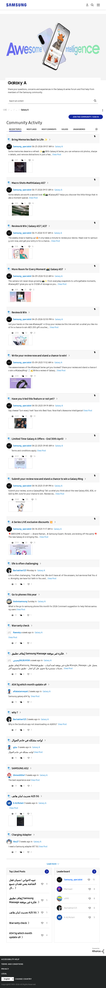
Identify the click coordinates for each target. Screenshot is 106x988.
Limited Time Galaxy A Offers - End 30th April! (38, 438)
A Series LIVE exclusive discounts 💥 (32, 522)
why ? (15, 712)
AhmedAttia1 (19, 775)
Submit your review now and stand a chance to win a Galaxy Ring (47, 478)
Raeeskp (17, 632)
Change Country (23, 979)
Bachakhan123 (19, 570)
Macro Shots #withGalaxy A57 (28, 182)
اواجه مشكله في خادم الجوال (27, 740)
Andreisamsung (20, 601)
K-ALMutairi (18, 803)
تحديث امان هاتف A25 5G (25, 796)
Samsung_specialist (22, 146)
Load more (51, 864)
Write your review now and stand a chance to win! (39, 355)
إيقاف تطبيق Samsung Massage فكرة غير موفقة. (38, 653)
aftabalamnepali (20, 691)
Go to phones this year (24, 594)
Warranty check (20, 625)
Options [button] (98, 110)
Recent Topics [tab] (15, 129)
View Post (56, 154)
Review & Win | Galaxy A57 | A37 (29, 226)
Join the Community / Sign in (86, 117)
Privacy (5, 969)
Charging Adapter (22, 834)
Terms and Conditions (12, 964)
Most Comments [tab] (49, 129)
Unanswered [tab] (79, 129)
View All (29, 871)
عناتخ (15, 747)
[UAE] (16, 4)
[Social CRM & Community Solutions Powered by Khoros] (98, 950)
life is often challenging (25, 563)
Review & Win (19, 312)
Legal (4, 974)
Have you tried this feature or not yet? (33, 398)
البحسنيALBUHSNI (21, 660)
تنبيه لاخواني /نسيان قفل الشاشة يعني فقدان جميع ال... (22, 884)
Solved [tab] (65, 129)
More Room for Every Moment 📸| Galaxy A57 (37, 269)
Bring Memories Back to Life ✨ (29, 139)
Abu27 (16, 841)
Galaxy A (59, 146)
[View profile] (9, 146)
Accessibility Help (10, 959)
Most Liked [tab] (31, 129)
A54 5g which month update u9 (29, 684)
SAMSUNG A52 (20, 768)
